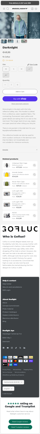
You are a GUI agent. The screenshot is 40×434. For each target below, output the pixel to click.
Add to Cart (20, 92)
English (7, 389)
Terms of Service (7, 372)
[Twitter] (20, 348)
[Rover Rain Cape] (7, 184)
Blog (4, 321)
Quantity (6, 80)
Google (28, 4)
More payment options (20, 104)
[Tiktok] (16, 348)
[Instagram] (12, 348)
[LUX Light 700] (7, 205)
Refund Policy (17, 369)
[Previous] (3, 3)
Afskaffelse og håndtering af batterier (13, 375)
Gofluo (7, 57)
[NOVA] (7, 216)
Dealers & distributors (11, 315)
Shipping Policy (28, 369)
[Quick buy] (34, 165)
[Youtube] (8, 348)
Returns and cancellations (12, 287)
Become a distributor (11, 318)
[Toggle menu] (4, 8)
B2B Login (6, 290)
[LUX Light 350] (7, 194)
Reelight (9, 393)
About (5, 303)
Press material (8, 309)
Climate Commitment (11, 306)
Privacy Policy (7, 369)
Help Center (7, 284)
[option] (20, 25)
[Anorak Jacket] (7, 174)
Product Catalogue (10, 312)
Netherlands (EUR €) (12, 382)
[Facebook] (3, 348)
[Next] (36, 3)
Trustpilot (21, 4)
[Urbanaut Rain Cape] (7, 165)
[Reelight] (20, 8)
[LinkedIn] (24, 348)
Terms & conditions (20, 372)
